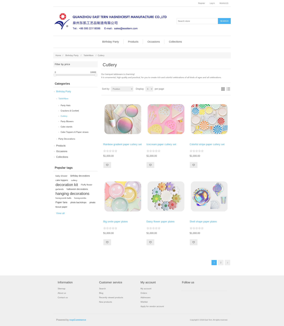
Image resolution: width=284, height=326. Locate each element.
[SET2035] (209, 196)
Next (227, 262)
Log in (212, 3)
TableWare (63, 98)
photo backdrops (78, 202)
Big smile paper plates (115, 221)
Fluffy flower (86, 184)
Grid (223, 89)
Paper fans (61, 202)
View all (60, 213)
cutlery (74, 180)
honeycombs (80, 198)
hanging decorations (72, 193)
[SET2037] (123, 196)
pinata (92, 202)
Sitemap (61, 288)
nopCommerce (77, 320)
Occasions (153, 41)
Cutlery (64, 116)
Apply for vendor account (152, 306)
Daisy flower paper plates (160, 221)
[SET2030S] (209, 119)
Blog (101, 293)
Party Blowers (67, 121)
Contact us (63, 297)
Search (224, 21)
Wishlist (144, 302)
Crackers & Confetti (70, 111)
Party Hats (65, 105)
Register (201, 3)
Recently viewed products (111, 297)
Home (58, 55)
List (228, 89)
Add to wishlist (107, 165)
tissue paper (61, 207)
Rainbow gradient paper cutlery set (122, 144)
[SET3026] (123, 119)
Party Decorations (66, 139)
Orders (144, 293)
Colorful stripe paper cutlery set (207, 144)
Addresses (145, 297)
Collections (175, 41)
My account (146, 288)
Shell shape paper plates (203, 221)
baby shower (61, 176)
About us (62, 293)
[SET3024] (166, 119)
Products (133, 41)
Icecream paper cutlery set (161, 144)
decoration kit (66, 185)
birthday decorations (80, 175)
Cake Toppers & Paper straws (74, 132)
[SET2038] (166, 196)
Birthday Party (110, 41)
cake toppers (61, 180)
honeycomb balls (63, 198)
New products (105, 302)
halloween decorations (77, 189)
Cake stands (66, 126)
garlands (59, 189)
